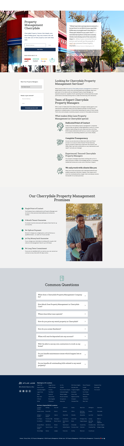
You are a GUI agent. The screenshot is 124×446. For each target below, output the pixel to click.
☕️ (104, 438)
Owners (21, 438)
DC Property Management (37, 438)
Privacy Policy (27, 438)
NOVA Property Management (51, 438)
